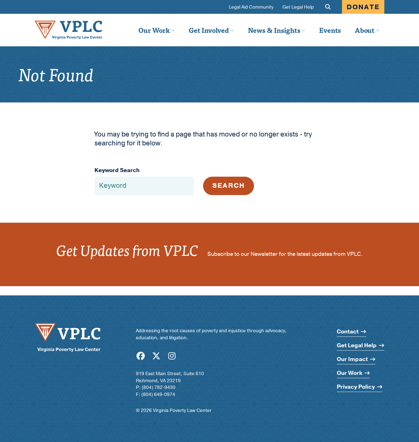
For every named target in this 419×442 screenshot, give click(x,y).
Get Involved (209, 30)
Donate (363, 7)
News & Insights (274, 30)
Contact (348, 331)
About (365, 30)
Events (330, 30)
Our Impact (352, 359)
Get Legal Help (298, 7)
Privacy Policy (356, 386)
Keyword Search (117, 170)
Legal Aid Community (251, 7)
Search (228, 185)
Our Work (154, 30)
